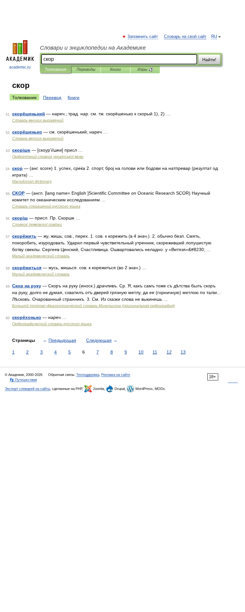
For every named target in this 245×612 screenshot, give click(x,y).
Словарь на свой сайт (185, 36)
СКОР (18, 193)
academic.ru (20, 67)
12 (169, 352)
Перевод (52, 97)
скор (17, 168)
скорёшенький (28, 113)
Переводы (86, 69)
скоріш (20, 217)
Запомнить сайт (143, 36)
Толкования (55, 69)
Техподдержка (87, 375)
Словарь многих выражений (37, 120)
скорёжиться (26, 267)
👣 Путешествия (23, 380)
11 (154, 352)
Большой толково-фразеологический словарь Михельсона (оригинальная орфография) (93, 306)
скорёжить (24, 236)
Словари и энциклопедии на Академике (93, 48)
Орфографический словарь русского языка (52, 324)
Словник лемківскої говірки (37, 224)
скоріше (21, 150)
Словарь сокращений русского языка (46, 206)
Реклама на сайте (115, 375)
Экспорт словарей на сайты (27, 389)
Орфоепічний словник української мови (48, 157)
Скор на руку (26, 285)
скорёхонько (26, 317)
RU (214, 36)
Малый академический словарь (41, 256)
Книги (115, 69)
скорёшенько (27, 131)
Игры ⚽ (145, 69)
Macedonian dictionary (32, 181)
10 (141, 352)
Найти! (209, 59)
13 (183, 352)
